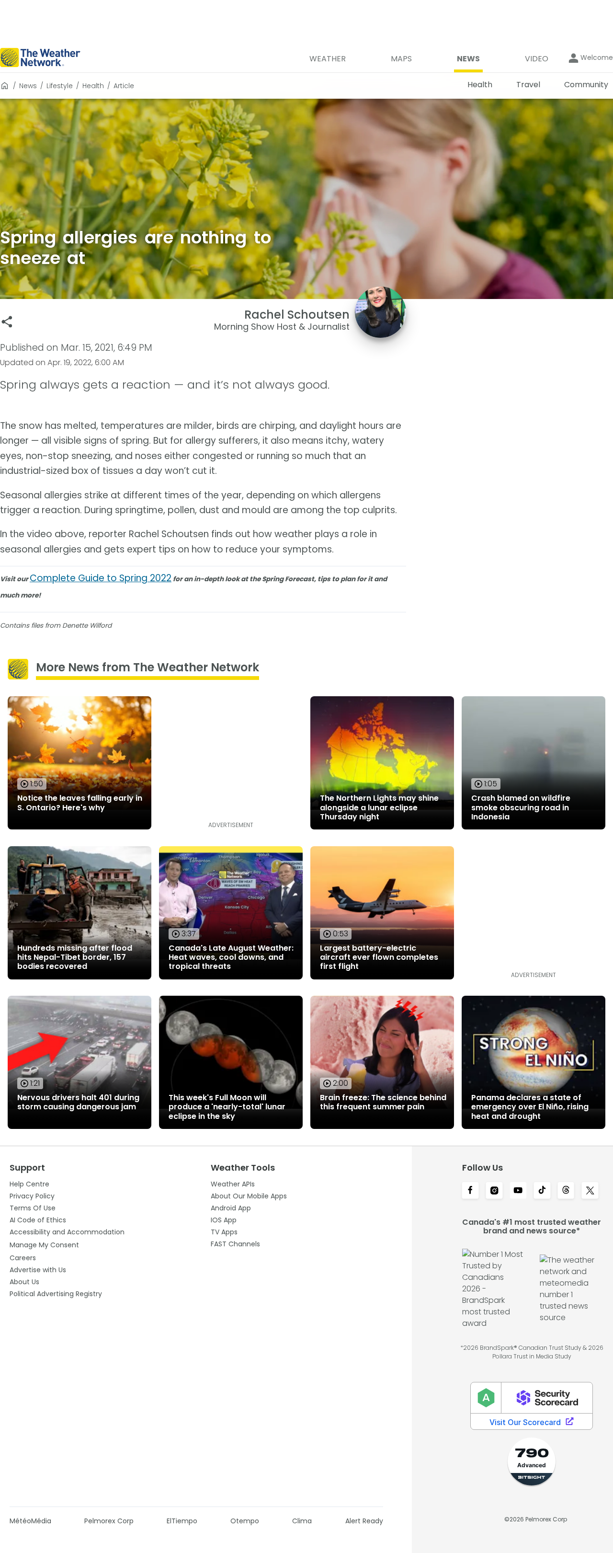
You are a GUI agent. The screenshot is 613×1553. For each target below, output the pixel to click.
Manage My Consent (44, 1245)
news (28, 86)
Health (93, 86)
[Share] (7, 322)
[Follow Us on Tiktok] (542, 1191)
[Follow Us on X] (590, 1191)
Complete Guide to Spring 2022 (100, 578)
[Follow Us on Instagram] (494, 1191)
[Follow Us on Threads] (566, 1191)
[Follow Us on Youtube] (518, 1191)
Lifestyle (59, 86)
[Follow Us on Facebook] (470, 1191)
